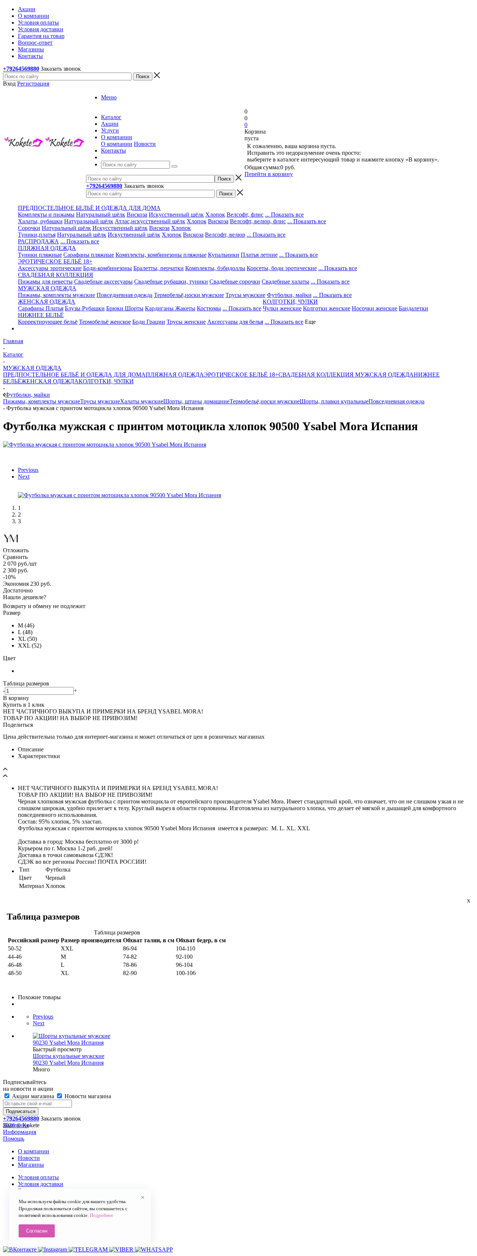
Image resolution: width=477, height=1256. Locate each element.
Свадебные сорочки (234, 281)
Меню (109, 97)
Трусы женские (186, 322)
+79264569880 (21, 68)
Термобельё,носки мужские (189, 295)
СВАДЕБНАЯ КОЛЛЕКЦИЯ (316, 374)
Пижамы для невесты (45, 281)
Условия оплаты (38, 1177)
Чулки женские (282, 308)
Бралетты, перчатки (158, 268)
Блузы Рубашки (85, 308)
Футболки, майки (289, 295)
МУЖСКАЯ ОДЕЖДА (384, 374)
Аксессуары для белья (235, 322)
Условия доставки (40, 1184)
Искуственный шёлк (134, 234)
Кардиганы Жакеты (170, 308)
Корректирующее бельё (48, 322)
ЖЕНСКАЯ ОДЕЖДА (50, 381)
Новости (145, 144)
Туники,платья (37, 234)
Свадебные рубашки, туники (171, 281)
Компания (16, 1125)
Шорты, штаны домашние (196, 401)
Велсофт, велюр (225, 234)
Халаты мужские (141, 401)
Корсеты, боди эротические (282, 268)
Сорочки (29, 228)
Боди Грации (148, 322)
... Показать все (284, 214)
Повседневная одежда (124, 295)
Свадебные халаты (285, 281)
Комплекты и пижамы (46, 214)
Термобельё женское (105, 322)
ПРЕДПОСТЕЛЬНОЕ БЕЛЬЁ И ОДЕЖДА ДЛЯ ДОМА (74, 374)
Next (23, 476)
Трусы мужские (245, 295)
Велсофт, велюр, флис (258, 221)
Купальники (223, 255)
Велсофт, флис (245, 214)
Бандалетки (413, 308)
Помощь (13, 1138)
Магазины (31, 1164)
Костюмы (209, 308)
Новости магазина (87, 1096)
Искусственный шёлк (176, 214)
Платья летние (259, 255)
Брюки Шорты (124, 308)
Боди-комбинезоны (107, 268)
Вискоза (137, 214)
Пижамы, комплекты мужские (56, 295)
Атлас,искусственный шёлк (150, 221)
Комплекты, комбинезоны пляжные (161, 255)
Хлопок (215, 214)
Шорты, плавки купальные (334, 401)
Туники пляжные (40, 255)
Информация (19, 1132)
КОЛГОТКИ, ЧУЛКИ (106, 381)
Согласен (36, 1231)
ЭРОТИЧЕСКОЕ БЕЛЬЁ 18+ (241, 374)
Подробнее (101, 1215)
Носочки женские (374, 308)
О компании (116, 144)
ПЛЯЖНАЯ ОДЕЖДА (175, 374)
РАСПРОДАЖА (38, 241)
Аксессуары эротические (50, 268)
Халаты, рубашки (40, 221)
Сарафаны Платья (40, 308)
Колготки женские (326, 308)
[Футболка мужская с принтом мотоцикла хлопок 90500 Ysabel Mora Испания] (104, 444)
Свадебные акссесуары (103, 281)
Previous (28, 470)
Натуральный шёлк (100, 214)
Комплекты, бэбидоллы (215, 268)
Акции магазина (33, 1096)
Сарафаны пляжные (88, 255)
